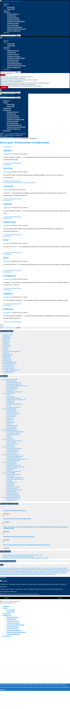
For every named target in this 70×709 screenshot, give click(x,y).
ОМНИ (6, 133)
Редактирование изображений (17, 459)
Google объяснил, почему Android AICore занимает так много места (16, 76)
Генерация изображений (15, 456)
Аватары (10, 402)
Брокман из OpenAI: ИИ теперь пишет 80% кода (11, 81)
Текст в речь (11, 442)
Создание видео (13, 18)
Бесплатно (43, 571)
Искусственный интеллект (50, 572)
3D (8, 405)
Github (9, 437)
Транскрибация (12, 443)
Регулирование (8, 365)
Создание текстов (13, 19)
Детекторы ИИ (12, 411)
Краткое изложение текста (16, 466)
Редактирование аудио (14, 440)
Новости (6, 4)
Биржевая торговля (13, 413)
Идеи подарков (12, 425)
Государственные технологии (59, 571)
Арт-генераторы (13, 25)
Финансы (11, 485)
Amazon (17, 568)
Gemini (65, 568)
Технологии (8, 372)
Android (22, 568)
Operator (57, 569)
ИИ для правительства (35, 572)
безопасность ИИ (21, 574)
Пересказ (10, 469)
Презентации (11, 381)
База (5, 350)
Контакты (6, 32)
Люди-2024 (11, 9)
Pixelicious (8, 309)
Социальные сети (13, 486)
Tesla (6, 571)
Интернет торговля (13, 474)
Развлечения (11, 416)
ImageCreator (9, 222)
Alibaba (12, 568)
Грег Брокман (4, 572)
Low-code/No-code (13, 434)
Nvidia (6, 343)
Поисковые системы (14, 384)
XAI (5, 348)
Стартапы (11, 483)
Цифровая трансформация (7, 574)
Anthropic (7, 336)
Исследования (12, 387)
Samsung (6, 346)
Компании (7, 10)
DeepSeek (7, 337)
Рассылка (4, 87)
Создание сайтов (12, 494)
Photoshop (10, 401)
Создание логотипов (14, 407)
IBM (5, 569)
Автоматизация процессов (18, 571)
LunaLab (10, 136)
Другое (6, 353)
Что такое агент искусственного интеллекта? (17, 518)
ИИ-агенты (11, 572)
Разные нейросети (13, 31)
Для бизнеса (11, 16)
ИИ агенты (11, 500)
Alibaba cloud (8, 334)
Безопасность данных (33, 571)
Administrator (7, 154)
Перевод (10, 390)
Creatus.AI (8, 186)
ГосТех (48, 571)
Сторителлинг (12, 468)
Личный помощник (14, 382)
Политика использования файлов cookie (17, 689)
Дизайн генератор (13, 460)
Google (6, 339)
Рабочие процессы (13, 499)
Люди (5, 5)
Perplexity (62, 569)
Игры (9, 424)
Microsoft (6, 342)
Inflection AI (10, 569)
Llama (21, 569)
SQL (9, 436)
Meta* (6, 340)
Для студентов (12, 427)
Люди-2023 (11, 7)
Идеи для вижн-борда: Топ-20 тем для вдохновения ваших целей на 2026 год (26, 544)
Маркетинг (11, 491)
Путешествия (11, 410)
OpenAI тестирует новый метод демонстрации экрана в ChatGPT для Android (18, 79)
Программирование (14, 27)
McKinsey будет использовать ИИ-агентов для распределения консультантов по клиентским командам (24, 82)
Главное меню (4, 138)
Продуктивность (13, 14)
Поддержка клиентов (14, 489)
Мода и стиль (11, 414)
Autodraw (7, 150)
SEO (9, 480)
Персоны (7, 360)
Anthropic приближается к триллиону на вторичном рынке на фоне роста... (18, 84)
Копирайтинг (12, 463)
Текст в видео (12, 453)
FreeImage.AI (9, 275)
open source (51, 569)
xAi (9, 571)
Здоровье (11, 422)
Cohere (54, 568)
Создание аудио (13, 23)
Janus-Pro (17, 569)
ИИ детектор (11, 428)
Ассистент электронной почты (17, 385)
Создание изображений (16, 21)
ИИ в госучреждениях (21, 572)
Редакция (6, 189)
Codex (50, 568)
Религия (10, 417)
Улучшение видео (13, 451)
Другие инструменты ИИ (11, 351)
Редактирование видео (14, 448)
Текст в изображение (14, 457)
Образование (12, 482)
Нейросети (7, 12)
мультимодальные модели (47, 574)
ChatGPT (33, 568)
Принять (2, 689)
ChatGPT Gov (40, 568)
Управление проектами (14, 477)
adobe (1, 568)
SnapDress (8, 293)
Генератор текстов (13, 465)
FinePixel (7, 204)
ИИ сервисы (8, 354)
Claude (46, 568)
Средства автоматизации (16, 29)
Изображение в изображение (16, 399)
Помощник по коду (13, 433)
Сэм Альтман (62, 572)
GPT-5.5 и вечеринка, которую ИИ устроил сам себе (12, 78)
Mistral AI (36, 569)
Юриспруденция (12, 492)
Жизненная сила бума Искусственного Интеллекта (19, 536)
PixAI (6, 240)
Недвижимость (12, 488)
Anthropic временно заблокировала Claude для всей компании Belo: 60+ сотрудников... (21, 85)
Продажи (11, 476)
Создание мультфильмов (15, 404)
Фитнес (10, 421)
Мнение (6, 357)
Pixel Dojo (8, 168)
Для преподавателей (13, 496)
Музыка (10, 445)
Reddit (67, 569)
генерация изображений (33, 574)
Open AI (7, 345)
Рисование (11, 396)
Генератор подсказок (14, 471)
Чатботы (10, 419)
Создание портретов (13, 398)
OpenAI (45, 569)
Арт (8, 394)
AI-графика (7, 568)
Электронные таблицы (14, 391)
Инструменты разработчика (15, 431)
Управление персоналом (15, 479)
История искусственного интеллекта (14, 510)
